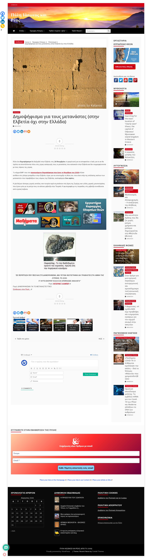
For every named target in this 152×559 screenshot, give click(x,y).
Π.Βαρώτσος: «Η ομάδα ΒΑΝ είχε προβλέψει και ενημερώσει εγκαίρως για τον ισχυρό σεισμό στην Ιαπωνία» (132, 315)
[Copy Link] (3, 26)
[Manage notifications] (4, 554)
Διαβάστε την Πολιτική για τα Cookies (112, 498)
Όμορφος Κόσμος (36, 31)
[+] (60, 368)
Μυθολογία (120, 88)
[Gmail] (25, 131)
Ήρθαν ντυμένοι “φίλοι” (57, 31)
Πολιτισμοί (17, 112)
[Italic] (34, 368)
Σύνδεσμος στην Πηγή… (21, 289)
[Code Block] (51, 368)
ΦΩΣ (100, 339)
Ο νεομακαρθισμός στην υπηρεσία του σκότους (124, 343)
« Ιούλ (13, 531)
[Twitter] (18, 131)
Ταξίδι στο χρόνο (23, 339)
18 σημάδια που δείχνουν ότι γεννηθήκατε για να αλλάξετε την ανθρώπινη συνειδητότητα (124, 172)
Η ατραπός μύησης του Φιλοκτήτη (130, 154)
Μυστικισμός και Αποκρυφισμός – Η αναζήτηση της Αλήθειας (131, 199)
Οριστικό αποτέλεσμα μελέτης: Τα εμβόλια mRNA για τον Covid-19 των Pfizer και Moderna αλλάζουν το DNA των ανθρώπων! (131, 401)
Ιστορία (128, 110)
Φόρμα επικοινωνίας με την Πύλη (110, 523)
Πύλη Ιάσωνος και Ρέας (29, 17)
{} (57, 368)
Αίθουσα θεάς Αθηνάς (123, 67)
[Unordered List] (45, 368)
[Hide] (1, 30)
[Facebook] (14, 131)
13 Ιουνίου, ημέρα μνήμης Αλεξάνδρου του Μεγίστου (125, 255)
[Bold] (31, 368)
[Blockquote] (48, 368)
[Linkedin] (21, 131)
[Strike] (40, 368)
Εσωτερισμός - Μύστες (130, 190)
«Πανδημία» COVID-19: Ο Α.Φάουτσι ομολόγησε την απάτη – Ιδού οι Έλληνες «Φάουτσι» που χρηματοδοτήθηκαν (132, 368)
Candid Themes (98, 551)
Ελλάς (21, 31)
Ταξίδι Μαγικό (77, 31)
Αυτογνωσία (120, 165)
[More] (28, 131)
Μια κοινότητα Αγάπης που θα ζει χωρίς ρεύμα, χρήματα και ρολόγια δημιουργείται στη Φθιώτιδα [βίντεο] (131, 225)
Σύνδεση (95, 355)
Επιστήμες (128, 303)
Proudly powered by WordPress (58, 551)
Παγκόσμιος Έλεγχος (131, 270)
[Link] (54, 368)
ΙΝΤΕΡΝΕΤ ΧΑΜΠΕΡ (61, 284)
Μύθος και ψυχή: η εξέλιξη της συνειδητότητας (124, 98)
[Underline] (37, 368)
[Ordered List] (43, 368)
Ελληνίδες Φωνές (123, 245)
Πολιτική (128, 272)
